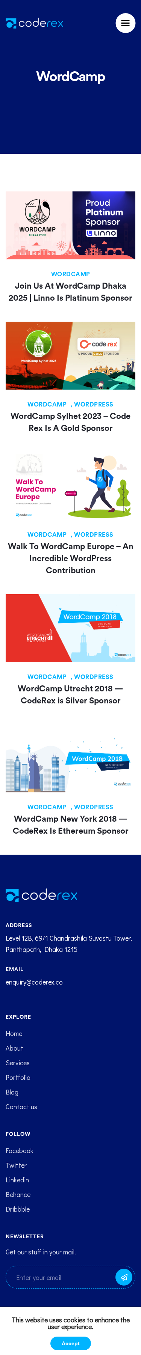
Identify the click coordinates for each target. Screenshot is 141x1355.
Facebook (19, 1150)
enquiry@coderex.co (34, 981)
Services (18, 1062)
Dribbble (18, 1208)
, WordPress (92, 405)
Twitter (16, 1165)
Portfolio (18, 1077)
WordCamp (70, 274)
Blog (12, 1091)
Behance (18, 1194)
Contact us (21, 1106)
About (14, 1047)
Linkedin (17, 1179)
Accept (71, 1343)
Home (14, 1033)
